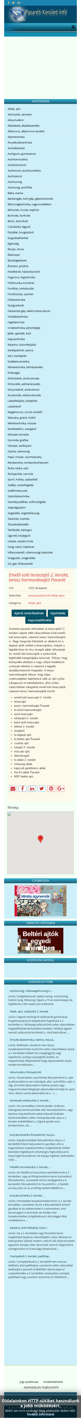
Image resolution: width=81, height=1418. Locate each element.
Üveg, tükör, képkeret (21, 547)
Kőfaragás (14, 373)
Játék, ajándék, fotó (19, 333)
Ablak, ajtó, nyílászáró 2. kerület (29, 1011)
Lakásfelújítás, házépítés (22, 401)
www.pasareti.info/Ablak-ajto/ (46, 595)
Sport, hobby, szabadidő (23, 479)
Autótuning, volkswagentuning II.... (31, 991)
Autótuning (15, 182)
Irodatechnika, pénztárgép (24, 328)
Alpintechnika (16, 137)
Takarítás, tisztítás (18, 519)
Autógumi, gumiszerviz (22, 154)
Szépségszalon (17, 507)
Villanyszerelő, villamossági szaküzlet (30, 552)
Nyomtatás (57, 613)
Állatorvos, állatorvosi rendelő (26, 131)
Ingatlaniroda (16, 322)
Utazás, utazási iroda (20, 541)
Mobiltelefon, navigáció (22, 429)
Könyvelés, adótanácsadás (24, 384)
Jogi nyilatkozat (29, 1382)
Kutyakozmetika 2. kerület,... (27, 1195)
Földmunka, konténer (21, 283)
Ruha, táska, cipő (18, 468)
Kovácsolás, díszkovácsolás (24, 395)
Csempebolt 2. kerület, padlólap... (30, 1256)
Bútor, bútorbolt (18, 221)
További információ (40, 1414)
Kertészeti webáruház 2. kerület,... (30, 1100)
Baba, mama (15, 193)
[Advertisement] (40, 68)
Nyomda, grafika (18, 440)
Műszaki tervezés (18, 434)
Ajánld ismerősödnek (29, 613)
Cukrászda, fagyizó (19, 227)
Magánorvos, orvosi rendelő (25, 412)
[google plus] (19, 3)
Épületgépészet (17, 260)
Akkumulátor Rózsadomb (25, 1072)
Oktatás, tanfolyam (19, 446)
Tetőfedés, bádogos (20, 530)
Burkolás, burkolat (19, 215)
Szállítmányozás (17, 490)
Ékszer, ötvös (16, 249)
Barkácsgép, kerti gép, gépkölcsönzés (30, 198)
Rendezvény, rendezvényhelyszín (28, 462)
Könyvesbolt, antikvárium (23, 389)
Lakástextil (14, 406)
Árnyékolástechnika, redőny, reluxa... (32, 1040)
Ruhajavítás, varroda (20, 474)
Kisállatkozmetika (18, 361)
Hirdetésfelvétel (53, 1382)
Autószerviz (15, 176)
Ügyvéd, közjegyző (19, 535)
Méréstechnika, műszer (22, 423)
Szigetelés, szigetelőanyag (23, 513)
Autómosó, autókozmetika (24, 170)
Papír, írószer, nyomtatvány (25, 457)
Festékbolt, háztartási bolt (24, 271)
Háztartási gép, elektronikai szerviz (29, 311)
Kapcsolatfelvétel (40, 620)
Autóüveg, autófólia (20, 187)
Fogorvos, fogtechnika (21, 277)
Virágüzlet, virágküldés (21, 558)
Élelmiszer (14, 255)
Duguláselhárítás (18, 238)
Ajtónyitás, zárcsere (20, 114)
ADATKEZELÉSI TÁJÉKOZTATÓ (41, 1387)
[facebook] (8, 3)
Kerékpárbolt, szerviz (20, 350)
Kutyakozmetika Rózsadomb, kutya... (32, 1135)
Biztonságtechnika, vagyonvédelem (29, 204)
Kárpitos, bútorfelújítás (22, 344)
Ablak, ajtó (14, 109)
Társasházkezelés (18, 524)
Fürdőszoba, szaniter (20, 294)
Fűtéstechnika (16, 300)
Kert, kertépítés (17, 356)
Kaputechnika (16, 339)
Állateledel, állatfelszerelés (23, 125)
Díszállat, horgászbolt (21, 232)
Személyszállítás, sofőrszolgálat (27, 502)
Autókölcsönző (17, 165)
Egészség (13, 243)
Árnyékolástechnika (20, 142)
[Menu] (72, 27)
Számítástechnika (18, 496)
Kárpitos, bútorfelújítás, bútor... (29, 1228)
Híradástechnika (18, 316)
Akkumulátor (16, 120)
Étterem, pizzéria (18, 266)
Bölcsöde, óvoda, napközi (23, 210)
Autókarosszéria (18, 159)
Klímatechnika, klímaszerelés (25, 367)
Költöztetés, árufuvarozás (23, 378)
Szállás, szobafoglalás (21, 485)
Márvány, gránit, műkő (22, 417)
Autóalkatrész (16, 148)
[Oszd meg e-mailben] (13, 789)
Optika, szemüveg (19, 451)
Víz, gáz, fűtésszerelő (20, 563)
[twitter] (13, 3)
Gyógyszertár (16, 305)
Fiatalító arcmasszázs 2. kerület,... (30, 1167)
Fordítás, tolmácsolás (21, 288)
